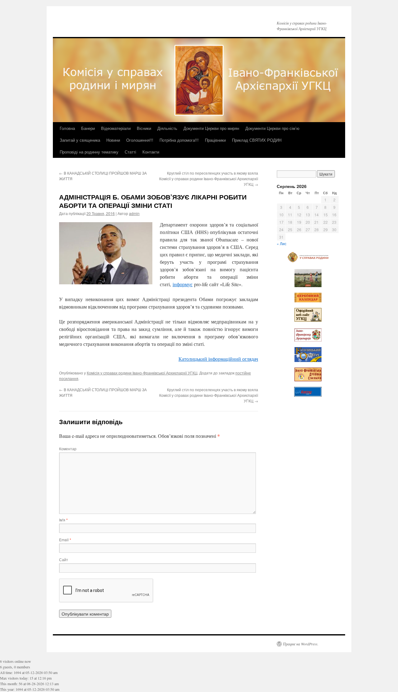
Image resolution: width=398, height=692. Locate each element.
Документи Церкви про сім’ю (272, 128)
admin (134, 213)
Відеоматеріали (116, 128)
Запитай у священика (80, 140)
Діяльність (167, 128)
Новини (113, 140)
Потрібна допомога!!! (179, 140)
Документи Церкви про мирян (211, 128)
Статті (130, 152)
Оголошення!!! (139, 140)
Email (65, 539)
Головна (67, 128)
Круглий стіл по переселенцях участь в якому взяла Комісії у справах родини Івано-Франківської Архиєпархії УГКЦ (208, 178)
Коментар (67, 448)
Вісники (144, 128)
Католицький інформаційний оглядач (218, 358)
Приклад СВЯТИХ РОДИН (256, 140)
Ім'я (63, 519)
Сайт (63, 559)
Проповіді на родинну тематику (89, 152)
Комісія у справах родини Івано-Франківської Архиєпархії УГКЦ (142, 372)
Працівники (215, 140)
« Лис (281, 243)
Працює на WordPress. (300, 643)
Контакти (150, 152)
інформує (182, 284)
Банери (88, 128)
